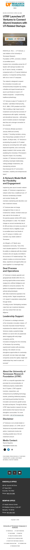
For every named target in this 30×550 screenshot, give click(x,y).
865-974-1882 (11, 493)
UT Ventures (21, 456)
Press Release (14, 456)
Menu (15, 8)
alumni (13, 458)
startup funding (13, 459)
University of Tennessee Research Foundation (15, 4)
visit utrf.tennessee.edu (17, 415)
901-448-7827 (11, 512)
